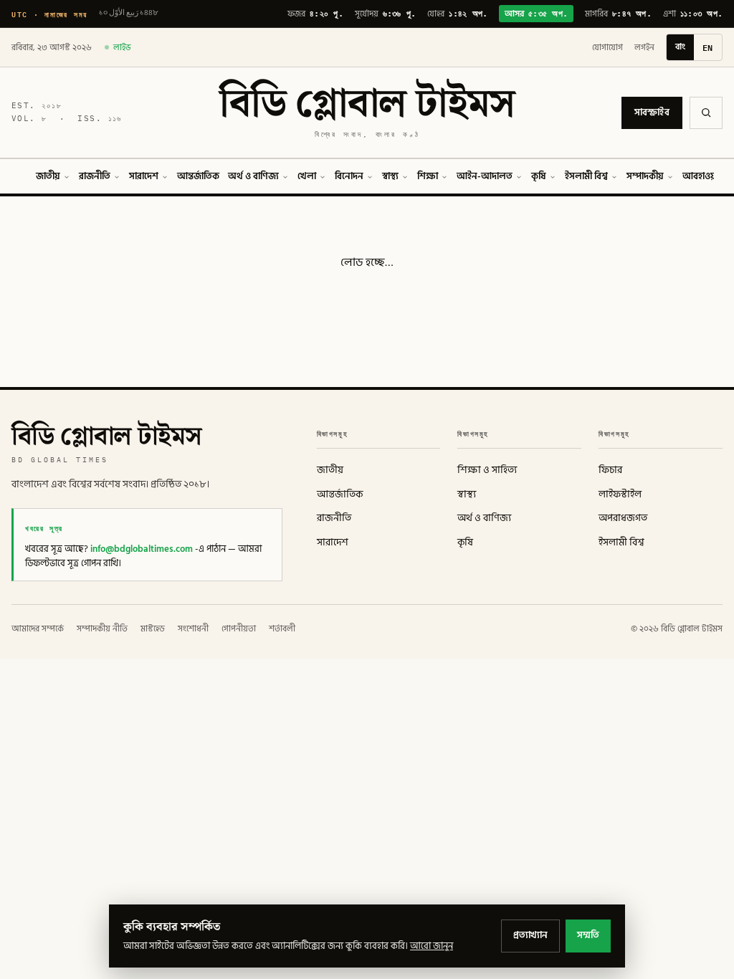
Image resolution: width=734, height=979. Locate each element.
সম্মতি (588, 935)
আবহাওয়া (700, 176)
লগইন (644, 47)
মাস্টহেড (152, 629)
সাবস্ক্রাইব (651, 112)
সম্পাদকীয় (645, 176)
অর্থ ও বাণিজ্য (253, 176)
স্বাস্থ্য (390, 176)
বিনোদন (349, 176)
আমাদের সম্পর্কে (37, 629)
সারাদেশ (143, 176)
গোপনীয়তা (238, 629)
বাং (680, 47)
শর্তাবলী (282, 629)
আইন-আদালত (485, 176)
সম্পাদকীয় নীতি (102, 629)
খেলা (306, 176)
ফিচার (610, 470)
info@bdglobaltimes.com (141, 549)
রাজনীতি (94, 176)
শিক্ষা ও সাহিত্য (487, 470)
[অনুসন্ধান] (706, 113)
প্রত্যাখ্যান (530, 935)
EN (707, 47)
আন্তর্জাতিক (198, 176)
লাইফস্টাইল (620, 494)
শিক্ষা (427, 176)
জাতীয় (48, 176)
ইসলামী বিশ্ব (586, 176)
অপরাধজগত (623, 518)
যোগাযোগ (607, 47)
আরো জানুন (431, 946)
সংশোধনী (193, 629)
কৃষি (538, 176)
